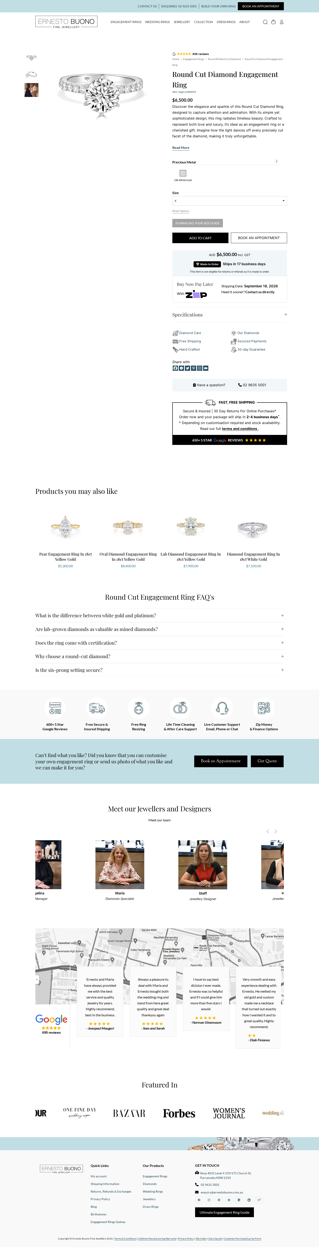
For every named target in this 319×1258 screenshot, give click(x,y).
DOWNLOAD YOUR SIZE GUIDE (198, 223)
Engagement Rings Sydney (108, 1222)
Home (175, 59)
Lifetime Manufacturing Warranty (157, 1238)
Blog (94, 1206)
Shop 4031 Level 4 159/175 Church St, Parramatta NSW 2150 (225, 1175)
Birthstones (98, 1214)
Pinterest (219, 1200)
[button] (190, 54)
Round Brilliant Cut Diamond (224, 59)
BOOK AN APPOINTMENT (260, 6)
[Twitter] (187, 368)
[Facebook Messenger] (181, 368)
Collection (203, 22)
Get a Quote (215, 1238)
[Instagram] (199, 368)
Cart (273, 22)
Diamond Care (190, 333)
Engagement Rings (126, 22)
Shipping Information (105, 1184)
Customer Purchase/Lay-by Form (242, 1238)
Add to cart (200, 238)
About (244, 22)
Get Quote (267, 761)
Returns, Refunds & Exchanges (111, 1191)
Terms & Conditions (125, 1238)
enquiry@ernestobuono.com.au (222, 1192)
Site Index (201, 1238)
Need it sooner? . (248, 292)
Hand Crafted (189, 349)
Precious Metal (184, 162)
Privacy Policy (100, 1199)
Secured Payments (251, 341)
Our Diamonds (248, 333)
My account (282, 22)
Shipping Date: (232, 286)
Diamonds (150, 1184)
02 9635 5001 (187, 6)
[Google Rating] (96, 1023)
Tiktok (229, 1200)
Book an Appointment (221, 761)
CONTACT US (147, 6)
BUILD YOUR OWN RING (218, 6)
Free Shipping (190, 341)
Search (265, 22)
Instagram (209, 1200)
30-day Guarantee (251, 349)
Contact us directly (260, 292)
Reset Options (180, 211)
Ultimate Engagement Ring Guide (224, 1212)
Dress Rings (226, 22)
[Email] (205, 368)
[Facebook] (175, 368)
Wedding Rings (157, 22)
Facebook (199, 1200)
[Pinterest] (193, 368)
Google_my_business (239, 1200)
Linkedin (249, 1200)
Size (175, 193)
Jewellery (182, 22)
